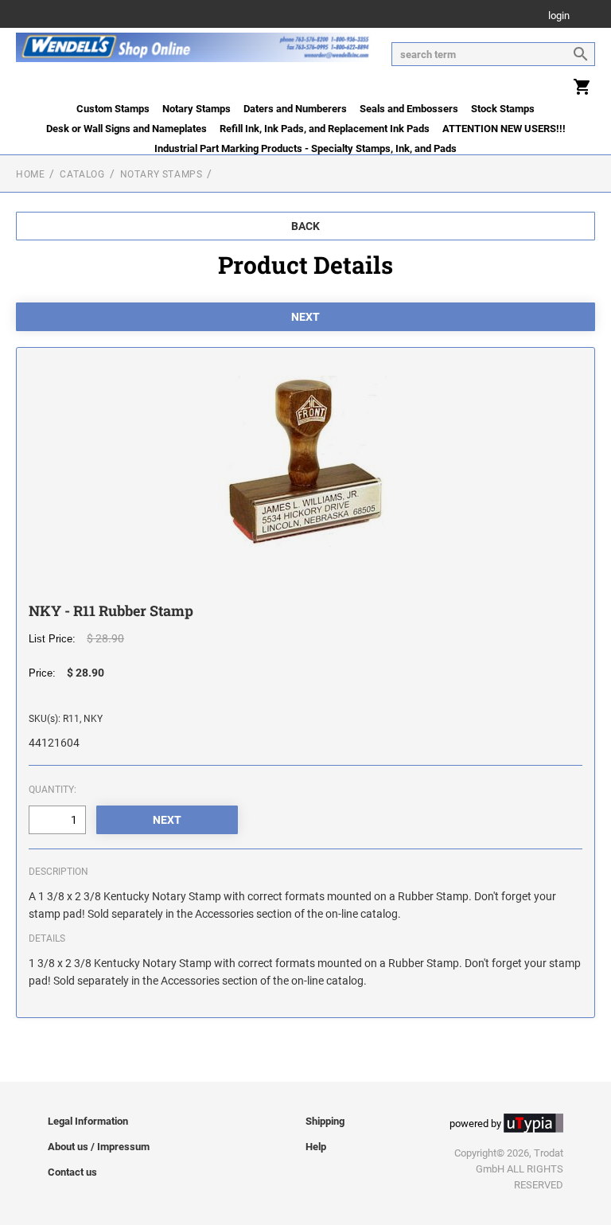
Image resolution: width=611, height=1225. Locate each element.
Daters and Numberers (295, 109)
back (305, 226)
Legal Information (88, 1121)
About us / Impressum (99, 1147)
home (30, 174)
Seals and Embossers (409, 109)
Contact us (72, 1172)
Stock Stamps (503, 109)
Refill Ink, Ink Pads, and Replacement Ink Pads (325, 129)
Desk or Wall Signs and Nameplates (126, 129)
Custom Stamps (113, 109)
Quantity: (52, 789)
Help (316, 1147)
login (559, 16)
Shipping (325, 1121)
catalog (82, 174)
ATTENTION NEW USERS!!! (504, 129)
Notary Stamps (196, 109)
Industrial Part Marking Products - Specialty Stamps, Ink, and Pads (305, 148)
